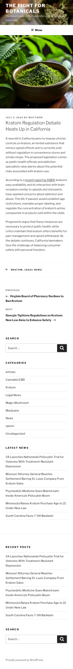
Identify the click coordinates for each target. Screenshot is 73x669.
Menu (38, 30)
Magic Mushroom (17, 403)
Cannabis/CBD (15, 379)
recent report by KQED (40, 180)
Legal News (33, 269)
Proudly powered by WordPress (24, 659)
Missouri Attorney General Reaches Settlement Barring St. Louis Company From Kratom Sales (35, 478)
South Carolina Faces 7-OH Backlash (29, 515)
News (9, 418)
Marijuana (12, 410)
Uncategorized (15, 433)
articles (11, 372)
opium (10, 426)
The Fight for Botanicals (25, 8)
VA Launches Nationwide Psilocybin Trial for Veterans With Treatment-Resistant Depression (35, 461)
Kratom (17, 269)
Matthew (36, 117)
